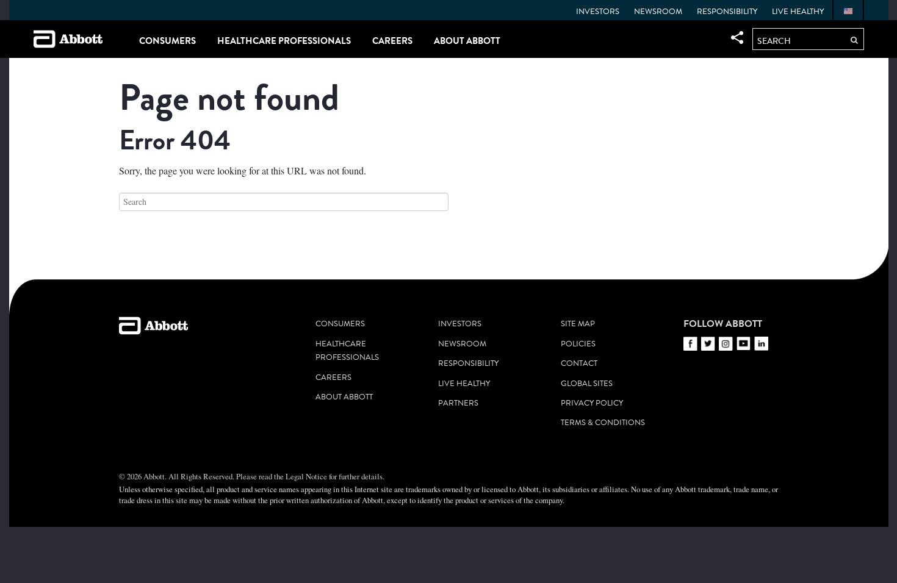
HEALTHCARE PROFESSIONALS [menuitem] (284, 40)
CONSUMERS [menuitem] (167, 40)
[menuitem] (848, 11)
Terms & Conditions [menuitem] (603, 422)
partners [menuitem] (458, 403)
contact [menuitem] (579, 363)
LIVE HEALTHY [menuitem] (464, 383)
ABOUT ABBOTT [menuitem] (467, 40)
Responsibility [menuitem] (727, 11)
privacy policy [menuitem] (592, 403)
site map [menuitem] (578, 323)
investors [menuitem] (459, 323)
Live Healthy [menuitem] (798, 11)
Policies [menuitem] (578, 343)
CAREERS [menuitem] (392, 40)
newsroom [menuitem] (462, 343)
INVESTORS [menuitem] (597, 11)
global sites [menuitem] (587, 383)
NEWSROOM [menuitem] (658, 11)
